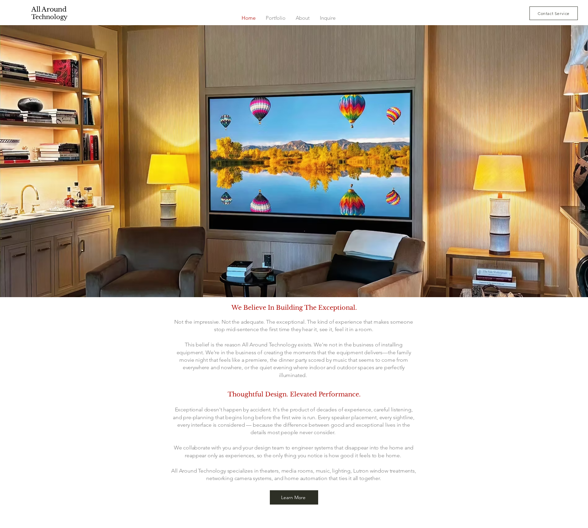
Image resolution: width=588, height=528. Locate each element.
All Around (49, 9)
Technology (49, 17)
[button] (553, 13)
